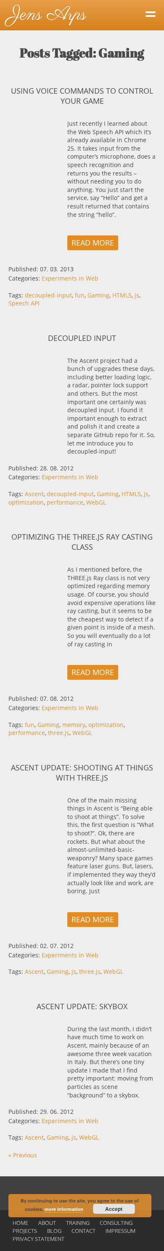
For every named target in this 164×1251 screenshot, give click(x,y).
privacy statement (38, 1239)
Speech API (24, 303)
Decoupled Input (82, 338)
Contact (83, 1231)
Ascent (34, 494)
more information (64, 1209)
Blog (54, 1231)
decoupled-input (48, 295)
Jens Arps (47, 15)
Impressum (120, 1231)
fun (80, 295)
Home (20, 1223)
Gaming (98, 295)
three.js (58, 733)
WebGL (96, 502)
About (47, 1223)
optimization (26, 502)
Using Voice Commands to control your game (82, 96)
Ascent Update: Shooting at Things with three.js (82, 772)
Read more (92, 243)
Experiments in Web (70, 278)
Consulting (116, 1223)
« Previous (22, 1155)
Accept (113, 1209)
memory (73, 725)
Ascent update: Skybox (82, 1006)
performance (65, 502)
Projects (25, 1231)
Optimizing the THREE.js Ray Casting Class (82, 542)
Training (78, 1223)
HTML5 (122, 295)
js (137, 295)
